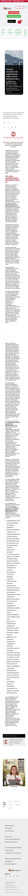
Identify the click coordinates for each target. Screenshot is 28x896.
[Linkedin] (17, 876)
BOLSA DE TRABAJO (10, 864)
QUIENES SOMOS (9, 825)
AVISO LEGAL (8, 836)
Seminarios (11, 21)
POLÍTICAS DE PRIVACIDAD (12, 839)
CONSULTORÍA (9, 850)
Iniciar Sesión (13, 12)
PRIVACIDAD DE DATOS (11, 842)
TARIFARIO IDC (9, 861)
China (10, 801)
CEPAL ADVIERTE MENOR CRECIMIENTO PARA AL (12, 179)
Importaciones (18, 804)
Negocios (10, 808)
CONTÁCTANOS (9, 831)
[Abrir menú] (26, 7)
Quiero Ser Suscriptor (13, 16)
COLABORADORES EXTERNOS (13, 847)
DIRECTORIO (8, 828)
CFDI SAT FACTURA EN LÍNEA (13, 853)
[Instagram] (10, 876)
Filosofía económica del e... (11, 736)
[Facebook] (6, 876)
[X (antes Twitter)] (13, 876)
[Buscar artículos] (19, 7)
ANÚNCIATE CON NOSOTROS (13, 858)
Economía (10, 804)
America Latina (17, 801)
